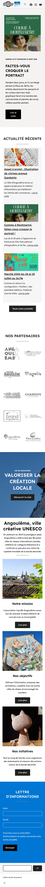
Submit (10, 848)
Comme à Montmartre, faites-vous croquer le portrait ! (18, 229)
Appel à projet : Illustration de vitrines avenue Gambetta (21, 173)
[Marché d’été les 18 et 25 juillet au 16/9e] (21, 262)
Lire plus (22, 625)
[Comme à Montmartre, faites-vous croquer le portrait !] (21, 213)
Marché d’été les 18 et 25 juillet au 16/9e (19, 276)
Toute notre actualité (22, 308)
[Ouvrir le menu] (25, 4)
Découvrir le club (22, 497)
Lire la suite (13, 114)
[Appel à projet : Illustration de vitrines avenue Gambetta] (21, 157)
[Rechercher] (37, 868)
